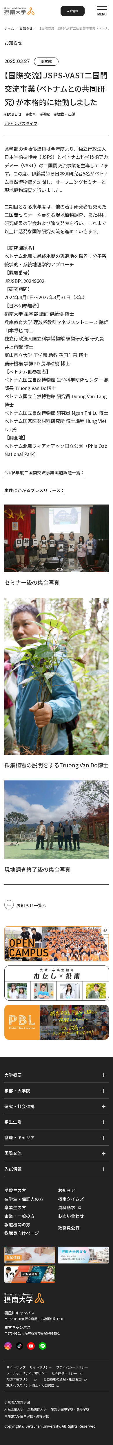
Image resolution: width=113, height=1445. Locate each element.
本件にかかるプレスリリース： (34, 490)
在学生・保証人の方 (23, 1199)
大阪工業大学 (13, 1409)
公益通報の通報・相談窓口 (62, 1379)
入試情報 (72, 11)
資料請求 (66, 1207)
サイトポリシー (41, 1367)
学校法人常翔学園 (17, 1402)
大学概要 (13, 1075)
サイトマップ (15, 1367)
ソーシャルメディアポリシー (27, 1373)
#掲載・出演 (65, 114)
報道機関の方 (17, 1224)
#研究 (45, 114)
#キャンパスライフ (20, 123)
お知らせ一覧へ (31, 905)
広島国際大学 (37, 1409)
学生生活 (13, 1122)
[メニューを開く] (103, 1075)
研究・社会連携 (19, 1106)
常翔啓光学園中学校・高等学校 (26, 1416)
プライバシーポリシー (72, 1367)
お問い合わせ (71, 1216)
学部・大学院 (17, 1090)
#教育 (31, 114)
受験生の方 (15, 1190)
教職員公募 (69, 1228)
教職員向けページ (21, 1233)
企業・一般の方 (19, 1216)
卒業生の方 (15, 1207)
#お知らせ (13, 114)
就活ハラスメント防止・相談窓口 (30, 1385)
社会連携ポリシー (64, 1373)
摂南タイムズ (71, 1199)
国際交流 (13, 1153)
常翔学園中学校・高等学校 (70, 1409)
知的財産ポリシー (19, 1379)
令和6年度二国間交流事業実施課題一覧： (44, 472)
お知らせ (66, 1190)
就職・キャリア (19, 1137)
